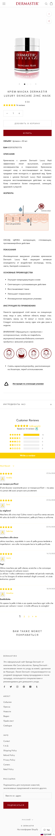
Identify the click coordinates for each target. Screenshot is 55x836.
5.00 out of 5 (34, 426)
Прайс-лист (8, 720)
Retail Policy (8, 769)
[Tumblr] (37, 686)
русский (26, 820)
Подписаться (15, 805)
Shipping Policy (10, 750)
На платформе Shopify (27, 829)
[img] (6, 473)
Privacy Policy (9, 759)
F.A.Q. (6, 745)
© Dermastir (27, 826)
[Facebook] (4, 686)
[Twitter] (11, 686)
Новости (7, 711)
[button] (9, 105)
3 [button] (28, 616)
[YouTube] (30, 686)
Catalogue (7, 725)
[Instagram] (17, 686)
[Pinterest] (24, 686)
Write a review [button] (27, 455)
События (7, 702)
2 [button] (24, 616)
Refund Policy (9, 755)
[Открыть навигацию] (4, 3)
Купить (27, 133)
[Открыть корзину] (51, 3)
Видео (6, 716)
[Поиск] (46, 3)
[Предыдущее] (19, 84)
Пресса (6, 706)
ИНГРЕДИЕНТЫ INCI (14, 404)
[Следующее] (35, 84)
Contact (6, 741)
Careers (6, 764)
